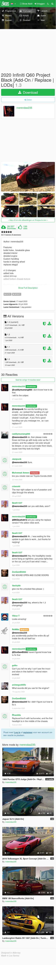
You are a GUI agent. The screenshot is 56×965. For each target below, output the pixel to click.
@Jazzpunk (17, 409)
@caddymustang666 (22, 389)
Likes (25, 228)
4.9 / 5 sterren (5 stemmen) (11, 235)
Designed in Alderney (10, 952)
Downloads (11, 228)
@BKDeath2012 (19, 519)
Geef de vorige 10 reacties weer (28, 380)
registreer (28, 732)
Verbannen (35, 473)
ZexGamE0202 (19, 571)
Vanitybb (16, 585)
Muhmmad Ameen (21, 472)
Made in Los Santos (10, 955)
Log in (17, 732)
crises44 (16, 486)
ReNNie (15, 629)
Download (30, 92)
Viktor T (16, 615)
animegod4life (19, 684)
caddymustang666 (21, 433)
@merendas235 (19, 437)
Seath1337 (17, 502)
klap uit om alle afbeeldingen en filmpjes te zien (28, 220)
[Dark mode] (48, 3)
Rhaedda (16, 714)
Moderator (24, 629)
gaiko (14, 665)
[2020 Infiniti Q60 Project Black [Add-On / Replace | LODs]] (28, 177)
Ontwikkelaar (31, 386)
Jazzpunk (16, 458)
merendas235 (24, 107)
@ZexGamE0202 (20, 652)
